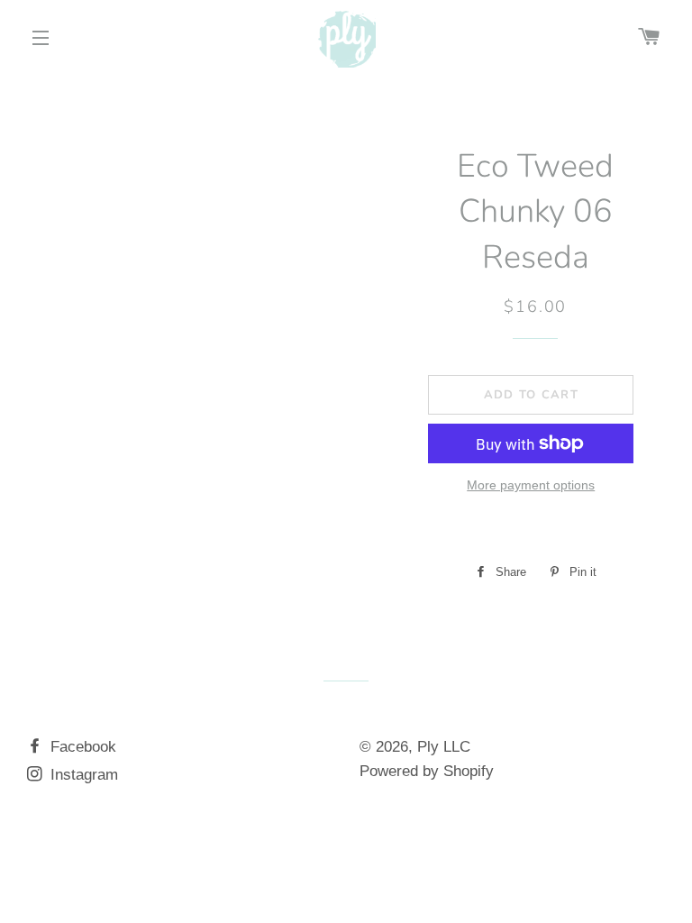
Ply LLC (443, 746)
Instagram (82, 774)
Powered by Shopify (427, 771)
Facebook (81, 746)
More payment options (531, 485)
